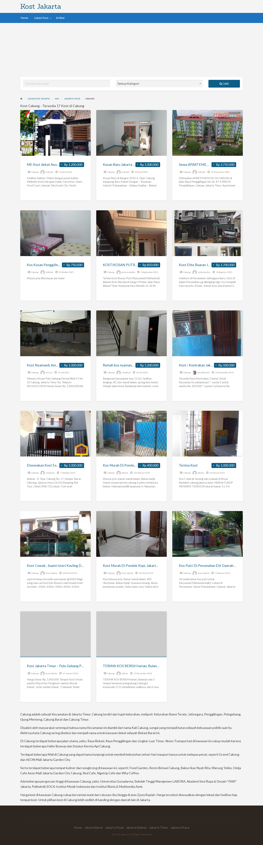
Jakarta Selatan (136, 827)
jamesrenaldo (128, 272)
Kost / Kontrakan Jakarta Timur (203, 365)
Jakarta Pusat (114, 827)
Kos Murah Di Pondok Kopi (123, 465)
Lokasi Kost (41, 17)
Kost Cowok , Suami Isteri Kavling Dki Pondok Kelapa (67, 565)
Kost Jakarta (40, 6)
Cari (225, 83)
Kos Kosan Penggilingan (45, 265)
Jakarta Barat (93, 827)
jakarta (125, 472)
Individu (49, 172)
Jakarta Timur (158, 827)
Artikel (60, 17)
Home (24, 17)
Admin (125, 673)
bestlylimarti (204, 372)
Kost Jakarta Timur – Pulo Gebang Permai (58, 666)
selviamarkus (204, 272)
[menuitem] (24, 17)
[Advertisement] (131, 50)
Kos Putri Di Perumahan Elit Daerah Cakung (212, 565)
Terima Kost (188, 465)
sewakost (126, 372)
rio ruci (49, 372)
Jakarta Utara (180, 827)
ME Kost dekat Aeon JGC (46, 164)
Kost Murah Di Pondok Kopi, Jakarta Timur (135, 565)
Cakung (34, 172)
